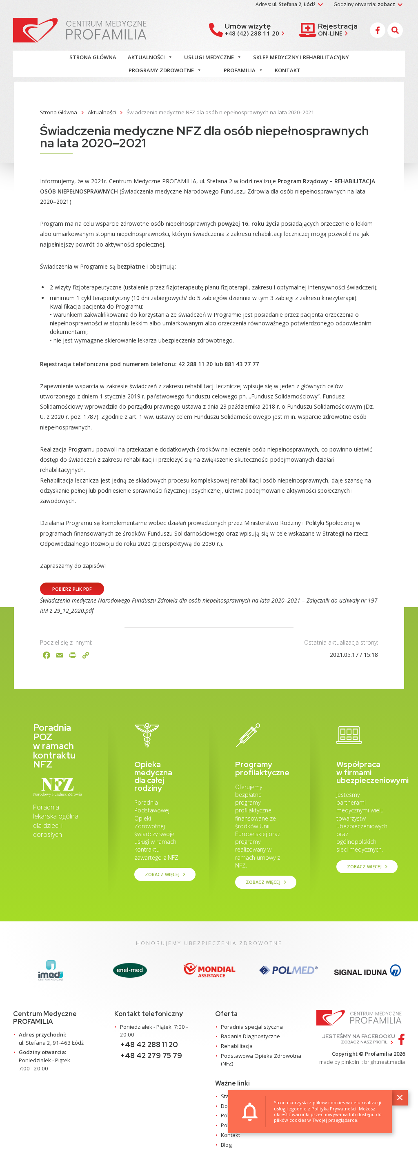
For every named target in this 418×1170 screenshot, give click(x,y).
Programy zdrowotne (161, 70)
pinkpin (350, 1061)
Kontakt (287, 70)
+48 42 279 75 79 (151, 1055)
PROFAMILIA (240, 70)
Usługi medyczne (209, 57)
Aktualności (146, 57)
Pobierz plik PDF (72, 589)
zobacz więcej (166, 874)
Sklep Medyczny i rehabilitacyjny (301, 57)
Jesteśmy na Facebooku (358, 1039)
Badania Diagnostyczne (250, 1036)
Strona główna (92, 57)
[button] (396, 30)
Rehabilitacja (237, 1046)
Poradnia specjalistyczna (252, 1026)
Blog (226, 1144)
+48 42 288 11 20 (149, 1044)
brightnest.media (384, 1061)
